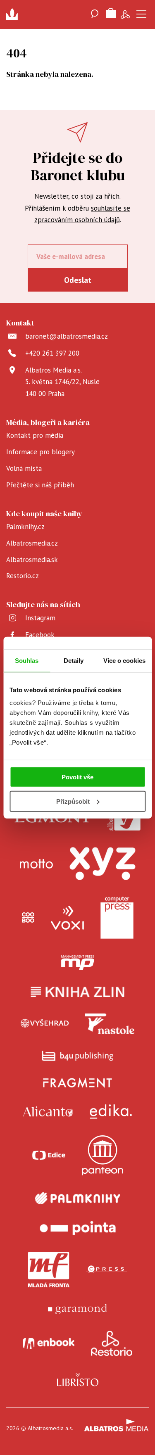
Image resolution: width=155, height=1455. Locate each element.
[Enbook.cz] (48, 1343)
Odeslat (77, 280)
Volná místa (24, 468)
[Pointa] (77, 1228)
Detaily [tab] (74, 660)
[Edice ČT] (49, 1155)
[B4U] (77, 1055)
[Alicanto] (48, 1111)
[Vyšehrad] (44, 1023)
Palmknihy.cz (25, 526)
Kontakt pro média (34, 435)
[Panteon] (102, 1155)
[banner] (14, 14)
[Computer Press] (117, 917)
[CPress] (107, 1270)
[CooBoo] (28, 917)
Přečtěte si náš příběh (40, 484)
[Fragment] (77, 1082)
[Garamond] (77, 1309)
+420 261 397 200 (52, 353)
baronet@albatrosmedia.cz (66, 336)
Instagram (40, 617)
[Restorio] (112, 1343)
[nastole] (110, 1023)
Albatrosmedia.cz (32, 543)
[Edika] (110, 1111)
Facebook (40, 634)
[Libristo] (78, 1379)
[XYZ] (102, 863)
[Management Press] (78, 962)
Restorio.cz (22, 575)
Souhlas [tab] (27, 660)
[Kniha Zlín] (77, 991)
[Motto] (36, 863)
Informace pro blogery (40, 451)
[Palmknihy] (78, 1198)
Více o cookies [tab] (124, 660)
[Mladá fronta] (49, 1270)
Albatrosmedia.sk (32, 559)
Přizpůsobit (73, 801)
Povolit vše (77, 777)
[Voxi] (67, 917)
